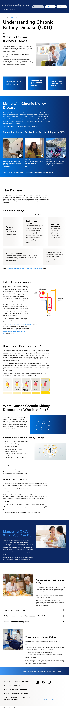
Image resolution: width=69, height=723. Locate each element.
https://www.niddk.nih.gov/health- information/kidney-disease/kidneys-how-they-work (14, 331)
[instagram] (49, 682)
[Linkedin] (37, 682)
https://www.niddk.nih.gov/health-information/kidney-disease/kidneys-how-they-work (24, 268)
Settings (62, 6)
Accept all (50, 6)
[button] (50, 301)
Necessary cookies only (38, 6)
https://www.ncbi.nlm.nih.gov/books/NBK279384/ (20, 324)
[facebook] (43, 682)
